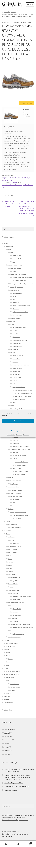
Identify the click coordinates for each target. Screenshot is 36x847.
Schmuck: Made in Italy (13, 671)
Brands (8, 653)
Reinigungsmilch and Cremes (23, 396)
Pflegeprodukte (14, 290)
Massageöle (18, 518)
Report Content (27, 103)
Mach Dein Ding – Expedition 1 (14, 783)
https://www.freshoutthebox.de (12, 185)
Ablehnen (18, 426)
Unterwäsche (14, 593)
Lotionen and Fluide (18, 506)
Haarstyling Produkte (16, 287)
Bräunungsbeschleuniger (20, 455)
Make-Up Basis (17, 377)
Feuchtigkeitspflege (18, 409)
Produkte (6, 649)
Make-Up (10, 477)
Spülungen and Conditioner (20, 312)
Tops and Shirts (13, 584)
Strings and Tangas (18, 634)
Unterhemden (16, 599)
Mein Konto (6, 844)
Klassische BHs (17, 609)
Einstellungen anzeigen (18, 431)
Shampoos (16, 309)
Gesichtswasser (17, 368)
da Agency (28, 22)
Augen (12, 324)
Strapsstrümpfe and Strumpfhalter (20, 624)
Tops (11, 587)
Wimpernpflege (17, 343)
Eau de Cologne (17, 255)
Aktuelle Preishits (15, 527)
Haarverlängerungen (20, 280)
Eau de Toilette (12, 552)
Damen (8, 534)
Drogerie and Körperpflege (24, 393)
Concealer (15, 362)
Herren (12, 252)
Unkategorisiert (8, 702)
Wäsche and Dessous (14, 637)
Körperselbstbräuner (20, 465)
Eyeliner (15, 330)
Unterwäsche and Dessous (16, 602)
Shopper (12, 690)
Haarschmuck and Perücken (18, 274)
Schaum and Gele (20, 399)
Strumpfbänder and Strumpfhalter (23, 627)
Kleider (10, 559)
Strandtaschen (10, 646)
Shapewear (13, 618)
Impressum (26, 435)
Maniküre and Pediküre (14, 481)
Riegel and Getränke (16, 490)
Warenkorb (27, 842)
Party (6, 743)
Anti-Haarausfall (17, 293)
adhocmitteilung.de (8, 817)
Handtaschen (10, 677)
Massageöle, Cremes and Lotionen (22, 515)
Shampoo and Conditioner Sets (22, 306)
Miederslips (16, 621)
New (7, 665)
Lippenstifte (16, 443)
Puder (14, 384)
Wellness (10, 509)
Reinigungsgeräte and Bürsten (23, 390)
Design (7, 733)
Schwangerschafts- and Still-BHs (22, 596)
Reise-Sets (16, 302)
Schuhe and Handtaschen (11, 674)
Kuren (14, 299)
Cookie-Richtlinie (11, 435)
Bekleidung (7, 531)
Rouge (14, 402)
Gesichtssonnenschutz (21, 471)
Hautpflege (11, 321)
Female (10, 659)
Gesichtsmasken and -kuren (21, 365)
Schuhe (8, 693)
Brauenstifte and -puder (19, 327)
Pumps (10, 565)
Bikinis (12, 540)
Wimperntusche (17, 346)
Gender (8, 656)
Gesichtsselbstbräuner (21, 462)
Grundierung (16, 371)
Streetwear (11, 574)
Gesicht (12, 352)
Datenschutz (19, 435)
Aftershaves (16, 499)
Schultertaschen (15, 687)
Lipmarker (15, 440)
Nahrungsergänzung (14, 487)
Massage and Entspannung (18, 512)
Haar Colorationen (15, 268)
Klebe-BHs (15, 612)
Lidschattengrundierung (20, 340)
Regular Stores (12, 524)
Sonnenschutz (17, 468)
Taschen (6, 699)
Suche (18, 844)
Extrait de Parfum (18, 259)
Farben (14, 271)
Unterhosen (13, 631)
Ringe (10, 568)
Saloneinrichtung (15, 318)
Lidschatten (16, 337)
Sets (14, 262)
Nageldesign (14, 484)
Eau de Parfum (12, 549)
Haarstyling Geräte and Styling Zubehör (21, 284)
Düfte (9, 249)
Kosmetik (8, 740)
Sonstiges (7, 696)
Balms (14, 502)
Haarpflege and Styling (15, 265)
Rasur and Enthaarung (14, 493)
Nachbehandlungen (16, 496)
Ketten (10, 556)
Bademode (11, 537)
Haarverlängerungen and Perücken (22, 277)
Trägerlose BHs (17, 615)
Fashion (13, 12)
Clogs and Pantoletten (14, 546)
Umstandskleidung (13, 590)
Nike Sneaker (13, 182)
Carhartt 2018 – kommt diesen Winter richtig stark (9, 203)
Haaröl (14, 296)
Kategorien (9, 246)
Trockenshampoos (18, 315)
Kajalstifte (16, 334)
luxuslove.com (23, 820)
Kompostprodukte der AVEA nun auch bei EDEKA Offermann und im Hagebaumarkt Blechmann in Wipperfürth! (17, 777)
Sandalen (11, 571)
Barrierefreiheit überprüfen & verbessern (17, 786)
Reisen (7, 747)
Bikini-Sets (16, 543)
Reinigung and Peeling (19, 387)
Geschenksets (14, 349)
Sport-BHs (15, 581)
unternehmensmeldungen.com (23, 815)
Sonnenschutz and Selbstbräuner (20, 449)
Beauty (6, 243)
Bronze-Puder (16, 359)
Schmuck (6, 668)
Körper (12, 405)
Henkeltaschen (14, 684)
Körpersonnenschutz (21, 474)
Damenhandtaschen (14, 681)
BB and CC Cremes (18, 356)
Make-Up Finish (17, 381)
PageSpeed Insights (11, 790)
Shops (8, 521)
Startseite (7, 12)
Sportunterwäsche (15, 577)
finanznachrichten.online (10, 820)
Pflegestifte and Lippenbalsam (21, 446)
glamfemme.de (20, 817)
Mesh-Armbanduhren (12, 643)
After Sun (15, 452)
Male (9, 662)
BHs (11, 606)
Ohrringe (10, 562)
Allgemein (8, 729)
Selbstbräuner (17, 459)
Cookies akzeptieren (18, 421)
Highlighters (16, 374)
